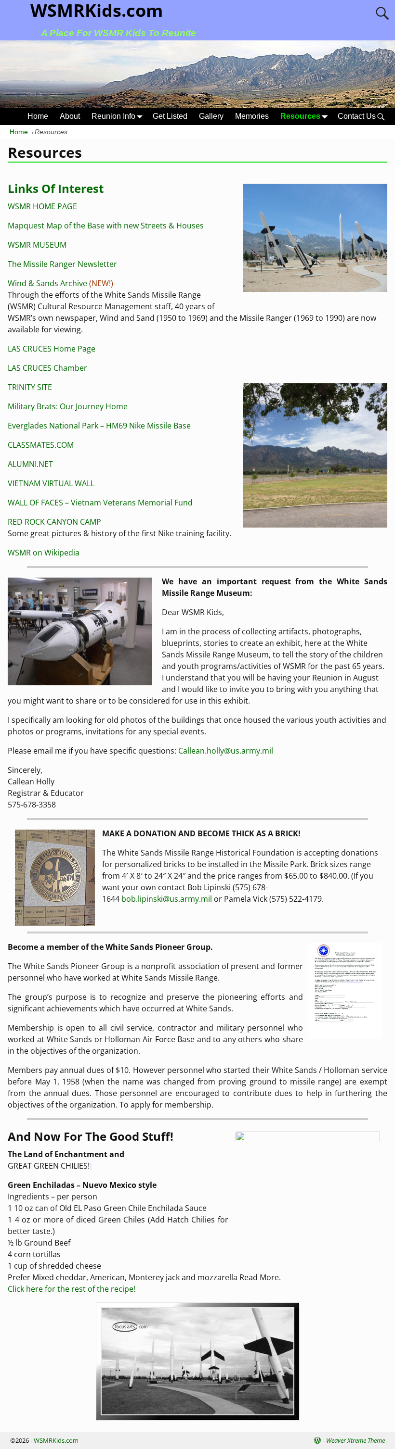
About (70, 116)
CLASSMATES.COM (41, 445)
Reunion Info (113, 116)
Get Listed (170, 116)
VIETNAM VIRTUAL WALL (51, 483)
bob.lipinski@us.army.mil (166, 899)
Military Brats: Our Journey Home (68, 406)
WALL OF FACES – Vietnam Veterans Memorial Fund (100, 502)
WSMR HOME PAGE (42, 206)
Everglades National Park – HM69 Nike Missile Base (99, 425)
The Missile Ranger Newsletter (62, 264)
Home (37, 116)
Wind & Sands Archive (47, 283)
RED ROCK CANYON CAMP (54, 522)
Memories (252, 116)
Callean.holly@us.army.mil (225, 750)
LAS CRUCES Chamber (47, 368)
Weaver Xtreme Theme (355, 1440)
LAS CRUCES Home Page (51, 348)
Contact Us (357, 116)
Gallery (211, 116)
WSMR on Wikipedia (43, 552)
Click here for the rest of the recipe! (71, 1289)
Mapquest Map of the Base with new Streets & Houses (106, 225)
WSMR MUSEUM (37, 244)
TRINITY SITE (30, 387)
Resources (300, 116)
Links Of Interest (56, 188)
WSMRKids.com (56, 1440)
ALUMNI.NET (30, 464)
